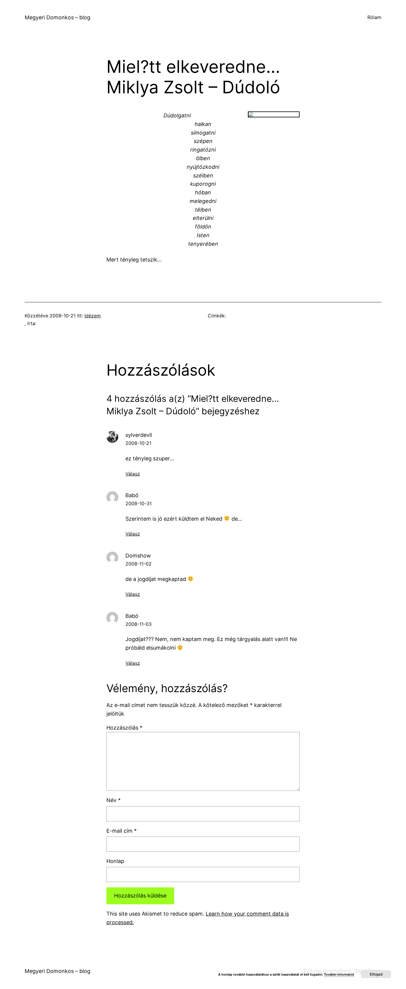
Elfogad (376, 974)
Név (113, 800)
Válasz (132, 474)
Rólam (374, 17)
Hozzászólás (124, 728)
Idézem (92, 316)
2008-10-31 (138, 503)
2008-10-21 (138, 443)
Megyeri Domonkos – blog (57, 17)
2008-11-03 (138, 624)
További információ (339, 974)
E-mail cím (121, 831)
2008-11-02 (138, 564)
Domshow (138, 555)
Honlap (115, 861)
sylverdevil (138, 435)
